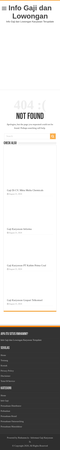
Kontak (4, 365)
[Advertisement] (30, 60)
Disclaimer (5, 376)
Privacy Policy (7, 370)
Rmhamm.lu (23, 437)
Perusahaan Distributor (11, 406)
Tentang (4, 360)
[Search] (53, 136)
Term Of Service (8, 381)
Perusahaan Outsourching (12, 421)
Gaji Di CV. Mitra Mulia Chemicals (25, 190)
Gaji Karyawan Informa (19, 229)
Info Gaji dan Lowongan (30, 12)
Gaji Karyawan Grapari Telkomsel (24, 300)
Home (3, 355)
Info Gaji (5, 400)
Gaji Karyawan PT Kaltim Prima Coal (26, 265)
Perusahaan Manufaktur (11, 426)
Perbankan (5, 411)
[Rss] (30, 442)
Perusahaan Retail (9, 416)
